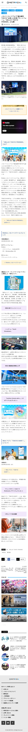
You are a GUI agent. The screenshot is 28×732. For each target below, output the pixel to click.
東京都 (8, 552)
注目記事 (4, 13)
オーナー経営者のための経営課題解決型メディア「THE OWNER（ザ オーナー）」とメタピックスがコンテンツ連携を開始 (18, 638)
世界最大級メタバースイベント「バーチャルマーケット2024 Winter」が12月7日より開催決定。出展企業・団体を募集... (14, 590)
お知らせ (5, 689)
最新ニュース (19, 10)
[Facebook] (13, 723)
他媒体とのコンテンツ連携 (10, 703)
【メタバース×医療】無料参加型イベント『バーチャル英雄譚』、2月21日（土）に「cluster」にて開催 (18, 666)
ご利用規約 (6, 696)
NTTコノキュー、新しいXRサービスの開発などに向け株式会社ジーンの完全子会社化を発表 (7, 570)
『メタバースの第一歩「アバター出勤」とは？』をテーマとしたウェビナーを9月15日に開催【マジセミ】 (14, 619)
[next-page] (5, 625)
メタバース (7, 7)
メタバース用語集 (8, 700)
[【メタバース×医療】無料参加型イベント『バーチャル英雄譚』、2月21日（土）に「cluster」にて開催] (5, 666)
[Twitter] (3, 723)
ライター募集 (7, 717)
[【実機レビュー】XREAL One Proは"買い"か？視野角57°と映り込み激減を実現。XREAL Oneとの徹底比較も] (5, 657)
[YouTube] (8, 723)
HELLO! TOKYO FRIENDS (16, 549)
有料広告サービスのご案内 (10, 710)
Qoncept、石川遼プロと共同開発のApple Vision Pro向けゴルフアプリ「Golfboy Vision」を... (14, 604)
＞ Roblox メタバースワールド (12, 262)
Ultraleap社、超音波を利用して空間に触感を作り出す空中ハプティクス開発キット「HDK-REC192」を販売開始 (21, 570)
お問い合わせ (7, 713)
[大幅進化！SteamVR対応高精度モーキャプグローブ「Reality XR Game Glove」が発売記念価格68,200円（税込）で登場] (5, 648)
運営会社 (5, 694)
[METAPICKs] (2, 24)
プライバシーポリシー (9, 698)
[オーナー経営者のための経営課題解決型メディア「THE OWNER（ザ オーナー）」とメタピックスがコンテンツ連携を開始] (5, 638)
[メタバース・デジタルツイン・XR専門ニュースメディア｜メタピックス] (14, 2)
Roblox (4, 552)
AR (7, 549)
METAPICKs (7, 24)
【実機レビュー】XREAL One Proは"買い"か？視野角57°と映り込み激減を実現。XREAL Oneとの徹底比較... (18, 657)
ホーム (2, 7)
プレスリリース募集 (8, 715)
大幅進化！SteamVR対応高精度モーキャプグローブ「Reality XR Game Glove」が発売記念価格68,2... (18, 648)
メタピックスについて (9, 691)
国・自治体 (14, 7)
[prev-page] (2, 625)
